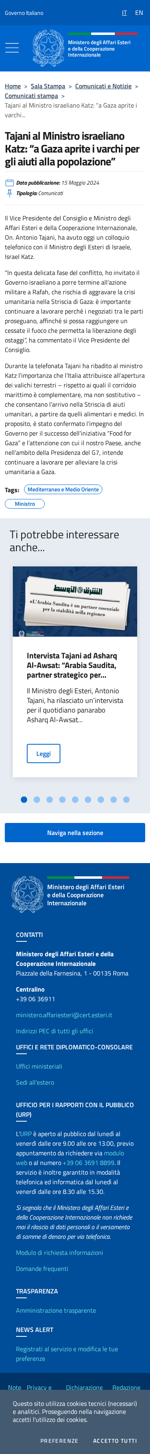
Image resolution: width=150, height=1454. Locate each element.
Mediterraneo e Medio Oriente (63, 488)
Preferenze (59, 1441)
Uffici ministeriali (39, 1066)
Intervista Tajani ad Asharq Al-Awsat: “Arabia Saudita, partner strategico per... (72, 665)
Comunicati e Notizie (103, 86)
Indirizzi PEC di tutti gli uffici (54, 1031)
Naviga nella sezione (75, 832)
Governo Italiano (24, 12)
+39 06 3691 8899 (88, 1162)
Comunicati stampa (31, 95)
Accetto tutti (115, 1441)
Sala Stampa (48, 86)
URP (26, 1133)
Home (13, 86)
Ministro (25, 502)
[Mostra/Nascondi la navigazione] (12, 48)
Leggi (43, 753)
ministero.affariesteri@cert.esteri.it (64, 1015)
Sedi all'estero (35, 1082)
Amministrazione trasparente (56, 1310)
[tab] (24, 799)
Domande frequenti (42, 1268)
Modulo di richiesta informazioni (59, 1252)
